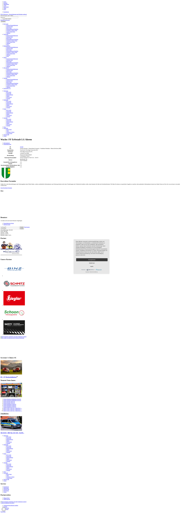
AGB (5, 5)
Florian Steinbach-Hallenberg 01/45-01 (12, 399)
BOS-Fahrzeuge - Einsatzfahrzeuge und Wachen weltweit (14, 14)
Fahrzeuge (5, 90)
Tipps (7, 130)
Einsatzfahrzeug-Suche (8, 223)
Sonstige (5, 78)
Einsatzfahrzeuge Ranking (12, 29)
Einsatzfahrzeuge (7, 144)
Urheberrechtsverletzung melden (10, 505)
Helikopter (5, 100)
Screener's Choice (10, 132)
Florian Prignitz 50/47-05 (9, 401)
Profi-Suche (27, 227)
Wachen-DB (6, 134)
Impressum (6, 7)
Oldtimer (8, 33)
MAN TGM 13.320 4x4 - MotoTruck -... (12, 408)
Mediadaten (6, 4)
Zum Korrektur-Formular (6, 187)
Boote (4, 109)
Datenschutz (6, 508)
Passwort (3, 17)
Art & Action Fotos (10, 31)
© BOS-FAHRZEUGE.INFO (7, 503)
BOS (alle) (5, 24)
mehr (91, 266)
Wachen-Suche (6, 224)
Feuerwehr (5, 34)
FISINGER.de (6, 499)
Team (5, 8)
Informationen (6, 143)
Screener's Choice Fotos (11, 30)
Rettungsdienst (6, 46)
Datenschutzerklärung (94, 271)
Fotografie (5, 128)
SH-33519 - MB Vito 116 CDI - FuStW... (12, 433)
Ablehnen (92, 263)
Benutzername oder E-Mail (7, 15)
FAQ (5, 9)
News (7, 44)
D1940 (21, 147)
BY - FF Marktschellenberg (9, 377)
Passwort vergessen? (5, 20)
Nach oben (3, 511)
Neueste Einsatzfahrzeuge (12, 25)
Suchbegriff (3, 227)
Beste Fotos (9, 27)
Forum (4, 136)
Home (4, 1)
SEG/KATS (6, 67)
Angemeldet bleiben (6, 18)
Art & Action (9, 133)
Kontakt (5, 3)
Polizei (5, 57)
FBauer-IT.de (6, 498)
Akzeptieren (92, 259)
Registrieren (6, 12)
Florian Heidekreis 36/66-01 (9, 404)
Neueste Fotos (9, 26)
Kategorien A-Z (7, 88)
